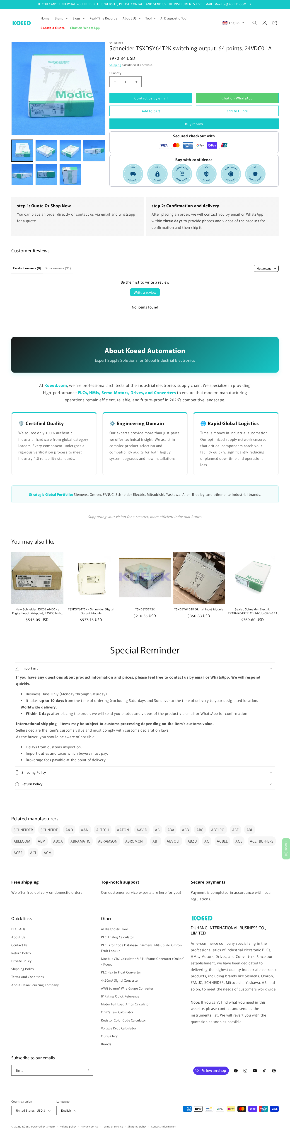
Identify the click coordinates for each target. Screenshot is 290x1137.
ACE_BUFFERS (261, 841)
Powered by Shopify (43, 1126)
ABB (185, 829)
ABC (199, 829)
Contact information (163, 1126)
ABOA (58, 841)
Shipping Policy (22, 969)
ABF (235, 829)
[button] (61, 18)
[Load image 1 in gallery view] (22, 150)
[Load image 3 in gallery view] (70, 150)
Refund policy (68, 1126)
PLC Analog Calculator (117, 937)
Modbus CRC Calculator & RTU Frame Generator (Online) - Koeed (142, 961)
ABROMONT (135, 841)
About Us (18, 937)
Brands (106, 1044)
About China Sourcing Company (35, 985)
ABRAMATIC (80, 841)
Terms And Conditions (27, 977)
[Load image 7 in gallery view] (70, 174)
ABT (155, 841)
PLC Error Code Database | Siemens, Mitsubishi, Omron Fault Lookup (141, 948)
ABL (249, 829)
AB (157, 829)
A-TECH (102, 829)
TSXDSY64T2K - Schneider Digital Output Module (91, 611)
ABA (170, 829)
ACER (18, 852)
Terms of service (112, 1126)
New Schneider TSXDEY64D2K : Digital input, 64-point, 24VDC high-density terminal (37, 611)
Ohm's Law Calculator (117, 1012)
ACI (33, 852)
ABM (42, 841)
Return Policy (21, 953)
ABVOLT (173, 841)
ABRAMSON (108, 841)
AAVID (142, 829)
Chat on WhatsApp (237, 98)
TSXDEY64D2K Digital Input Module (198, 609)
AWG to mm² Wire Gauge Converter (127, 988)
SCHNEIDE (49, 829)
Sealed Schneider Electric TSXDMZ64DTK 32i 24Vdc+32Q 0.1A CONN (253, 611)
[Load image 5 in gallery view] (22, 174)
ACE (238, 841)
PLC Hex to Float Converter (121, 972)
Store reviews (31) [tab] (58, 268)
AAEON (123, 829)
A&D (69, 829)
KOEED (26, 1126)
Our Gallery (109, 1036)
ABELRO (218, 829)
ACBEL (222, 841)
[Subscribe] (88, 1070)
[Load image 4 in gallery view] (94, 150)
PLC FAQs (18, 929)
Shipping (115, 65)
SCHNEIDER (23, 829)
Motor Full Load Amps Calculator (125, 1004)
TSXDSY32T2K (145, 609)
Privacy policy (89, 1126)
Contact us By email (151, 98)
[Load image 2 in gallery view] (46, 150)
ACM (48, 852)
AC (206, 841)
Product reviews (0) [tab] (27, 268)
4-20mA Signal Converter (120, 980)
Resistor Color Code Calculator (123, 1020)
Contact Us (19, 945)
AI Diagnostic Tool (114, 929)
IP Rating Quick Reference (120, 996)
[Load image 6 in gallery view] (46, 174)
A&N (85, 829)
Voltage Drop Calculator (118, 1028)
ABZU (192, 841)
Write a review (145, 292)
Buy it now (194, 123)
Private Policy (21, 961)
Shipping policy (137, 1126)
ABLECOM (22, 841)
